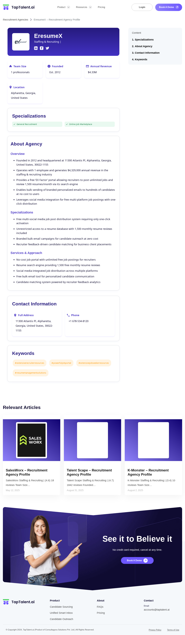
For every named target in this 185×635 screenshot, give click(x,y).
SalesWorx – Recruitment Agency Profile (26, 472)
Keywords (141, 59)
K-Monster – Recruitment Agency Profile (148, 472)
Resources (81, 7)
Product (61, 7)
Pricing (101, 7)
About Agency (143, 46)
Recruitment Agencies (15, 19)
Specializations (144, 39)
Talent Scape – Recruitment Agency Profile (89, 472)
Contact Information (147, 52)
